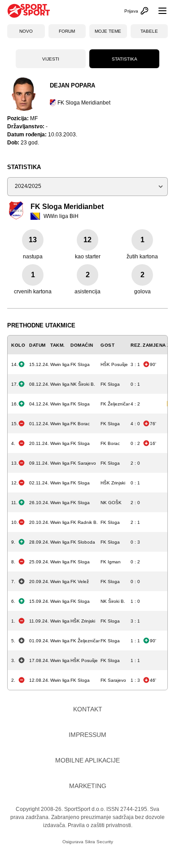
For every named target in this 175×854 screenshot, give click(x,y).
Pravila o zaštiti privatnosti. (100, 825)
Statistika (124, 59)
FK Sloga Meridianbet (83, 103)
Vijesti (50, 59)
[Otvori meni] (158, 10)
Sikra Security (99, 841)
